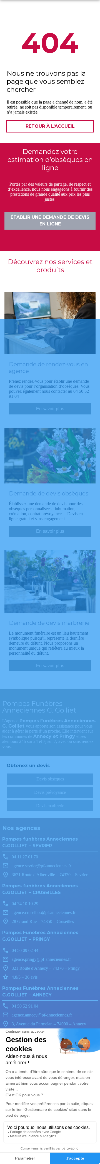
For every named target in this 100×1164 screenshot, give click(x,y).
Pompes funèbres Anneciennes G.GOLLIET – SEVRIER (40, 842)
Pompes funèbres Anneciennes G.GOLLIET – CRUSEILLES (40, 889)
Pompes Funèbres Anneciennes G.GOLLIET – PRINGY (40, 936)
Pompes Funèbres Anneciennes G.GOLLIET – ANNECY (40, 992)
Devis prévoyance (50, 792)
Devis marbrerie (50, 805)
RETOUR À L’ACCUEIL (50, 126)
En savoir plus (50, 408)
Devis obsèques (50, 779)
